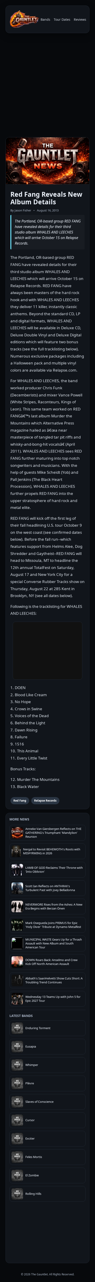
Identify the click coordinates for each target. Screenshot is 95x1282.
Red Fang (19, 801)
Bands (45, 19)
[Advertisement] (47, 86)
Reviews (80, 19)
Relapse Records (45, 801)
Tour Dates (62, 19)
